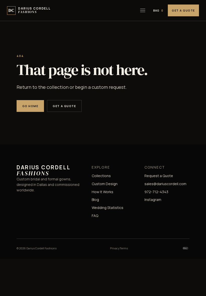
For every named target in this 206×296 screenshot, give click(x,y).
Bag (158, 10)
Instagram (152, 199)
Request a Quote (158, 175)
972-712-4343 (156, 191)
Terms (124, 248)
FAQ (95, 215)
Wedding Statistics (107, 207)
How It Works (102, 191)
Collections (101, 175)
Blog (95, 199)
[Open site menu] (142, 10)
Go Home (30, 106)
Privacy (115, 248)
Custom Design (105, 183)
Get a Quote (183, 10)
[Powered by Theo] (185, 248)
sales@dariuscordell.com (165, 183)
